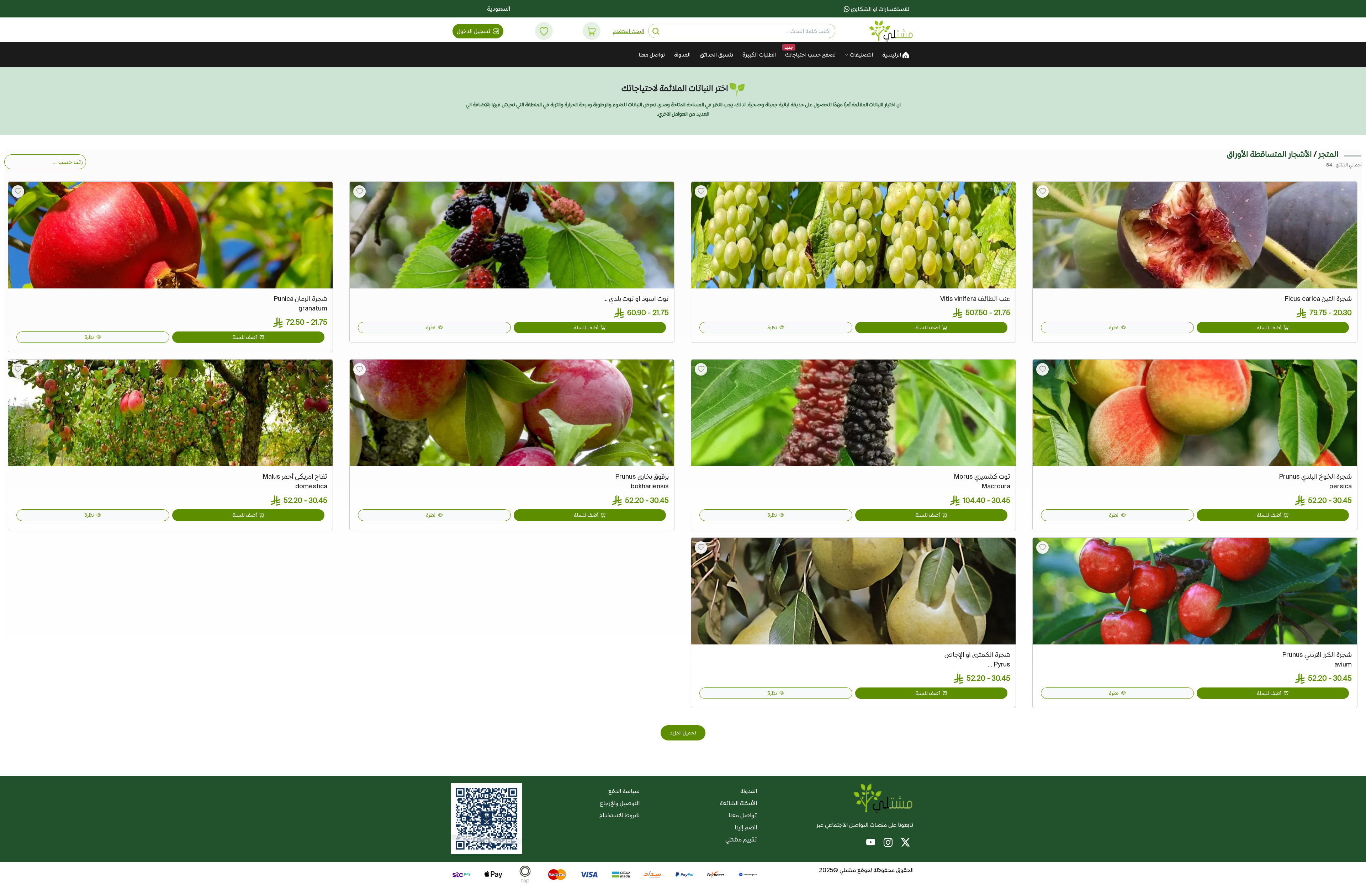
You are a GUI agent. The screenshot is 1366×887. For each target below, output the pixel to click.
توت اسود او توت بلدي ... (636, 298)
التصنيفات (860, 55)
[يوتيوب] (870, 843)
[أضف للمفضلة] (1042, 191)
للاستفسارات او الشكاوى (879, 9)
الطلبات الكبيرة (759, 55)
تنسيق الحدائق (716, 55)
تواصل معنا (652, 55)
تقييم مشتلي (741, 839)
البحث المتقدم (628, 31)
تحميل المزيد (683, 732)
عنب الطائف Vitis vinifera (975, 298)
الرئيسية (892, 55)
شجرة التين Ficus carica (1318, 298)
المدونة (682, 55)
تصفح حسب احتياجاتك (810, 55)
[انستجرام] (888, 843)
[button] (592, 31)
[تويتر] (905, 843)
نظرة (1114, 327)
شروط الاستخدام (619, 815)
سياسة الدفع (624, 791)
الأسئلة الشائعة (738, 803)
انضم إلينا (746, 827)
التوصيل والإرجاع (620, 803)
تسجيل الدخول (474, 31)
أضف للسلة (1269, 327)
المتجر (1328, 153)
